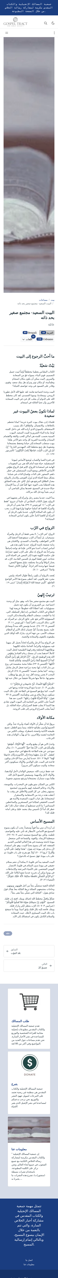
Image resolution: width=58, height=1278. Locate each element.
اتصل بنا (29, 1260)
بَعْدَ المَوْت (16, 953)
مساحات (43, 299)
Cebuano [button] (45, 339)
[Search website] (46, 23)
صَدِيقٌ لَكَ (42, 967)
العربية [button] (47, 332)
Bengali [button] (30, 332)
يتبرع (14, 1084)
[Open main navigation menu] (7, 33)
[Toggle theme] (53, 23)
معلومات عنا (19, 1149)
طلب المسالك (20, 1021)
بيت (52, 299)
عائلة (8, 933)
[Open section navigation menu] (54, 33)
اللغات (29, 338)
